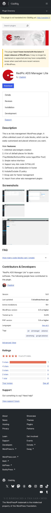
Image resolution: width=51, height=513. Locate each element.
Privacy (5, 428)
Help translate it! (43, 18)
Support (8, 120)
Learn (4, 436)
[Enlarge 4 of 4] (45, 222)
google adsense (42, 336)
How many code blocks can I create (18, 258)
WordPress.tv (9, 449)
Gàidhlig (11, 480)
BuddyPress (8, 469)
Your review (7, 383)
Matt (5, 461)
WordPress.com (10, 457)
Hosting (5, 424)
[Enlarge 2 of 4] (45, 192)
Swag (30, 449)
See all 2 (45, 325)
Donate (31, 445)
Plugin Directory (8, 11)
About (5, 416)
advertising (30, 336)
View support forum (10, 401)
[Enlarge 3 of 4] (21, 207)
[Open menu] (47, 3)
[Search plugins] (27, 25)
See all (46, 383)
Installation (9, 107)
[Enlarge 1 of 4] (21, 192)
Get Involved (32, 436)
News (4, 420)
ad (28, 331)
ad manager (35, 331)
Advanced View (9, 342)
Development (10, 113)
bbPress (7, 465)
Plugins (30, 424)
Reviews (8, 101)
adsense (45, 331)
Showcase (31, 416)
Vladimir (22, 77)
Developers (7, 445)
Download (8, 86)
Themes (30, 420)
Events (30, 440)
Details (8, 95)
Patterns (30, 428)
